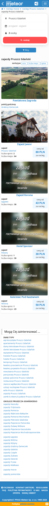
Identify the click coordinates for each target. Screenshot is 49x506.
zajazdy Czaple (10, 452)
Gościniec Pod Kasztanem (24, 297)
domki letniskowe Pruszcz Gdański (19, 349)
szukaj (26, 40)
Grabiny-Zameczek (9, 107)
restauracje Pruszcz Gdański (16, 381)
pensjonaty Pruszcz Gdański (16, 374)
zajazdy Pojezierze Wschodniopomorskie (21, 432)
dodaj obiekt (29, 493)
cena (24, 63)
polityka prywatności (20, 490)
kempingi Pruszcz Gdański (15, 362)
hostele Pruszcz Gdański (14, 356)
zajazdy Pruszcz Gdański (14, 393)
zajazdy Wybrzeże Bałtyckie (15, 413)
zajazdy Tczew (9, 462)
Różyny (4, 252)
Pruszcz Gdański (8, 150)
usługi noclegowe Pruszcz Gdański (19, 387)
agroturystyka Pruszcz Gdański (17, 340)
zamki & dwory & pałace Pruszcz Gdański (22, 396)
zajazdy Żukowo (10, 455)
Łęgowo (4, 201)
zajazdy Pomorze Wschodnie (16, 416)
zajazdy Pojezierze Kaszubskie (17, 429)
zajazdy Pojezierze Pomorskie (16, 423)
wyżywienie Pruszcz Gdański (16, 352)
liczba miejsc (33, 63)
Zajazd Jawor (24, 144)
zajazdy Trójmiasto (11, 407)
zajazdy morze (9, 469)
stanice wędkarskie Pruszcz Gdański (19, 384)
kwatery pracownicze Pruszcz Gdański (20, 365)
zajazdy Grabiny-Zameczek (15, 446)
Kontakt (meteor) (25, 487)
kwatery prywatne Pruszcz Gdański (19, 368)
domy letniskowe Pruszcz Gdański (18, 346)
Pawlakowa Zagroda (24, 100)
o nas (36, 490)
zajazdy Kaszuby (10, 404)
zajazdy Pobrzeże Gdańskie (15, 420)
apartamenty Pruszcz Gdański (16, 343)
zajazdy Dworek (10, 459)
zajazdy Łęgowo (10, 437)
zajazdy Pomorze (11, 410)
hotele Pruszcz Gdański (13, 359)
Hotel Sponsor (24, 246)
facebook (8, 487)
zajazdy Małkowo (11, 465)
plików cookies (27, 504)
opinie (43, 63)
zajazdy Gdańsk (10, 449)
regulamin (42, 487)
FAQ (4, 490)
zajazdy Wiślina (10, 440)
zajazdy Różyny (10, 443)
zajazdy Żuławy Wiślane (14, 426)
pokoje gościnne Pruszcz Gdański (18, 377)
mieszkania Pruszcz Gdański (16, 371)
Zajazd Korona (24, 195)
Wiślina (4, 303)
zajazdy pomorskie (11, 474)
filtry (26, 50)
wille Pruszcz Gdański (13, 390)
